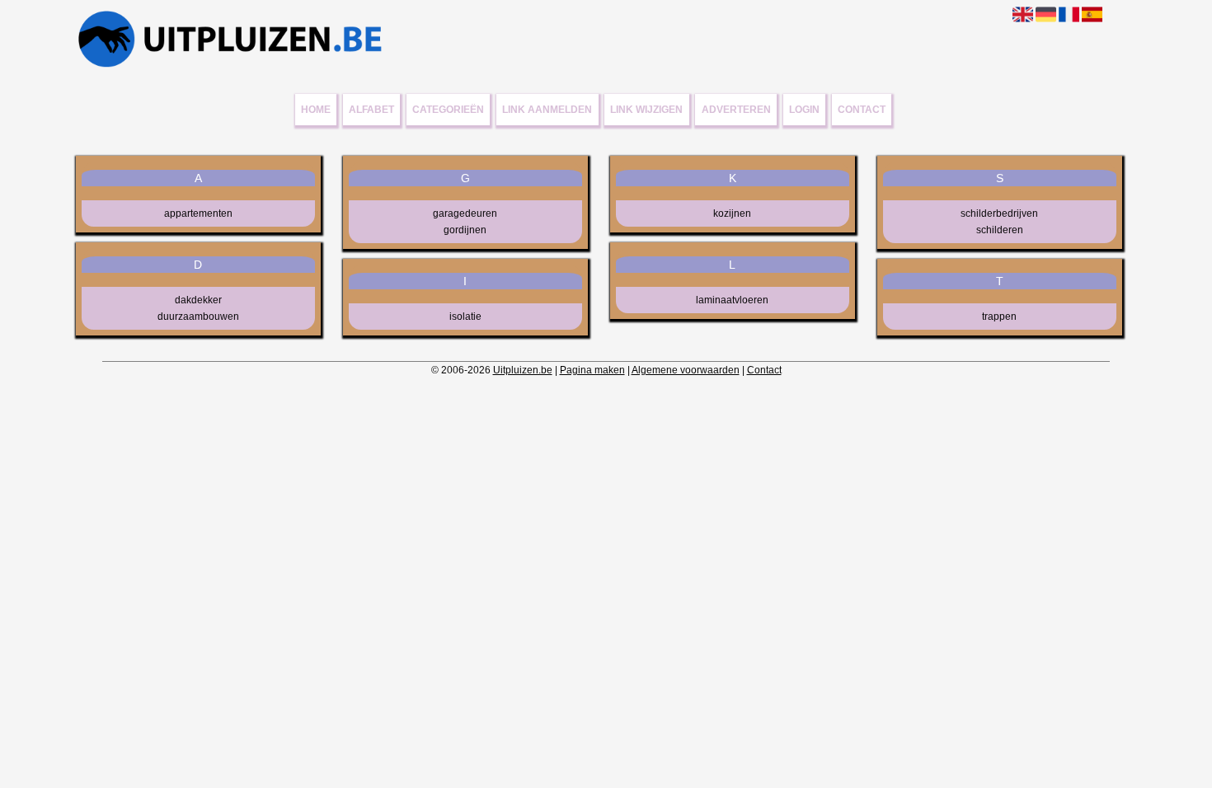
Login (804, 109)
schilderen (999, 230)
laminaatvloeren (732, 300)
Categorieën (448, 109)
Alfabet (371, 109)
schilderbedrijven (999, 213)
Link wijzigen (646, 109)
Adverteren (736, 109)
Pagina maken (592, 370)
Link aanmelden (547, 109)
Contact (862, 109)
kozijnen (732, 213)
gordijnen (465, 230)
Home (316, 109)
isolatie (465, 316)
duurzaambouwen (198, 316)
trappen (999, 316)
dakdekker (198, 300)
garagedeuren (465, 213)
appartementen (198, 213)
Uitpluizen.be (522, 370)
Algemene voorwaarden (686, 370)
